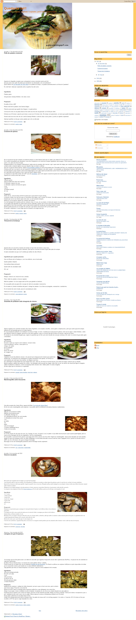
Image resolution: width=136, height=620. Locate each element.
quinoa (24, 213)
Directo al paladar (101, 159)
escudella (111, 108)
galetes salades (26, 604)
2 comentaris (19, 121)
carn (16, 447)
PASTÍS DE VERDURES (102, 258)
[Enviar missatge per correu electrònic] (24, 121)
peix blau (23, 526)
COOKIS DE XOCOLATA (102, 192)
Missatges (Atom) (17, 614)
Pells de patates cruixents (13, 53)
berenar (21, 604)
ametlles (110, 103)
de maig (100, 74)
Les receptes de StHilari (103, 268)
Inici (40, 610)
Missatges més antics (82, 610)
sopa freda (127, 115)
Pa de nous (99, 180)
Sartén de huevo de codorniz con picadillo (107, 306)
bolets (111, 104)
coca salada (127, 104)
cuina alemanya (105, 106)
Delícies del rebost (101, 174)
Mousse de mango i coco (102, 221)
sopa (122, 115)
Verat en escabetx (10, 455)
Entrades (99, 145)
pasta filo (121, 111)
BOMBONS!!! (99, 288)
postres (103, 115)
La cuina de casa (101, 220)
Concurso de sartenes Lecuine (104, 187)
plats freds (30, 372)
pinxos (121, 113)
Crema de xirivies (100, 175)
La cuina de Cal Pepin (102, 202)
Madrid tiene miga (101, 263)
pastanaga (127, 111)
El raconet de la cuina (102, 275)
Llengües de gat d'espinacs (13, 534)
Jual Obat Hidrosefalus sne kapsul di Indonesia (108, 210)
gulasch (112, 109)
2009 (97, 81)
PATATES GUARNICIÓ (102, 204)
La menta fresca (101, 231)
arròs (123, 103)
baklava (128, 103)
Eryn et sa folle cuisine (103, 298)
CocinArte (99, 245)
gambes (101, 109)
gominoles (107, 109)
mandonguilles (27, 447)
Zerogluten (34, 173)
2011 (97, 61)
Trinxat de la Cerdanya (12, 221)
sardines (117, 115)
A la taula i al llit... (101, 257)
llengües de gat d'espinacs (38, 564)
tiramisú (96, 116)
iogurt (117, 109)
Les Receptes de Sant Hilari (20, 84)
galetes (124, 108)
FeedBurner (116, 136)
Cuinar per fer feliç (101, 293)
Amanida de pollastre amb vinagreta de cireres (20, 301)
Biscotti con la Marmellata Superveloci (106, 227)
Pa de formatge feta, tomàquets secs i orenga (107, 294)
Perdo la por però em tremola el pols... (107, 287)
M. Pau (97, 348)
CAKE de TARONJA (101, 181)
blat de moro (105, 104)
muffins (112, 111)
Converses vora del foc (103, 281)
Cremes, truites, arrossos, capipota (105, 215)
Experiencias (99, 264)
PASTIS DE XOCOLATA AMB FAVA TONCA (107, 277)
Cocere (98, 208)
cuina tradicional (19, 294)
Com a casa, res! (101, 191)
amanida (17, 372)
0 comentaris (19, 210)
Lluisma (97, 345)
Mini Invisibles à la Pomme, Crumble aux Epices (108, 300)
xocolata (107, 116)
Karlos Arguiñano (23, 372)
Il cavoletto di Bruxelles (103, 225)
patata (20, 124)
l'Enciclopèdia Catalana (33, 167)
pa (116, 111)
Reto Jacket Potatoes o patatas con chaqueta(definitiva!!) (110, 247)
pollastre (35, 372)
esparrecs (117, 108)
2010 (97, 78)
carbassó (116, 104)
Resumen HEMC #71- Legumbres (105, 253)
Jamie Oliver (21, 447)
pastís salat (103, 113)
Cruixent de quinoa (10, 131)
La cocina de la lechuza (103, 238)
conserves (17, 526)
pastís (96, 113)
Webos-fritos (100, 185)
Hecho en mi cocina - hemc (104, 251)
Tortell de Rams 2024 (101, 198)
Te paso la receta (101, 304)
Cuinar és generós (101, 214)
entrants (21, 213)
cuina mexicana (114, 106)
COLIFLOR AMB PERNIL (102, 283)
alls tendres (97, 103)
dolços (97, 108)
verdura (25, 294)
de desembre (101, 63)
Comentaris (100, 148)
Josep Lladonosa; (27, 489)
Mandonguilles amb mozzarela (14, 379)
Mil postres (99, 167)
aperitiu (17, 124)
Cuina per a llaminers (102, 197)
